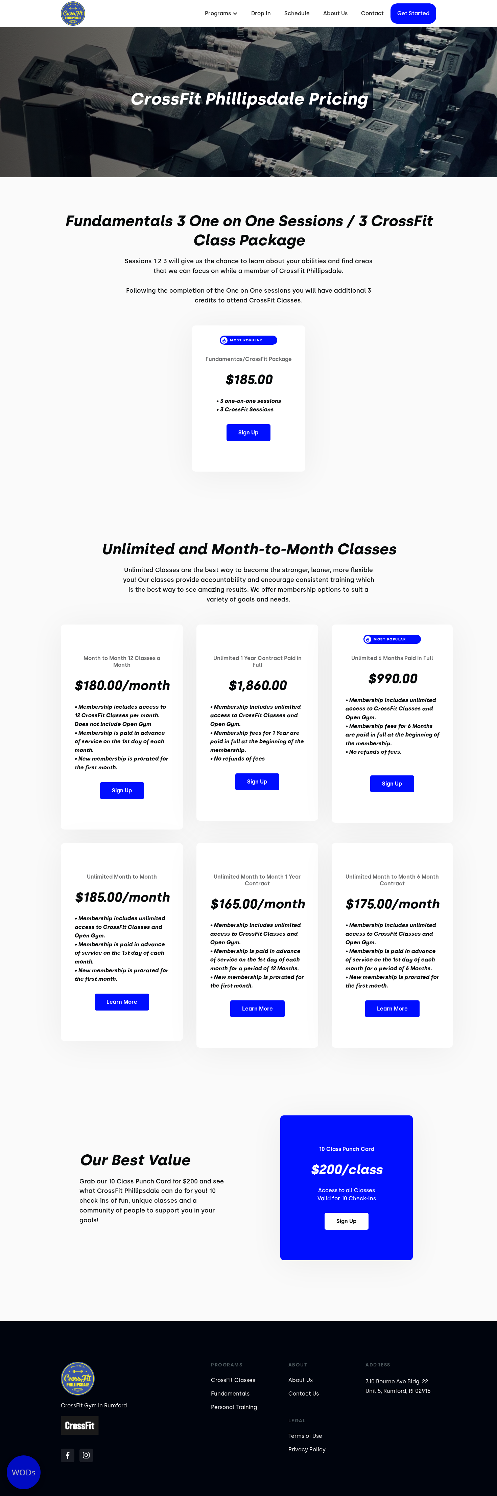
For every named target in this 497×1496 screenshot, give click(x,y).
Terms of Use (305, 1436)
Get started (413, 13)
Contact (372, 13)
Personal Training (234, 1407)
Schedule (297, 13)
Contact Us (303, 1393)
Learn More (121, 1002)
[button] (220, 13)
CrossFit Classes (233, 1380)
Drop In (261, 13)
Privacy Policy (307, 1449)
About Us (335, 13)
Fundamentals (230, 1393)
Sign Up (248, 432)
